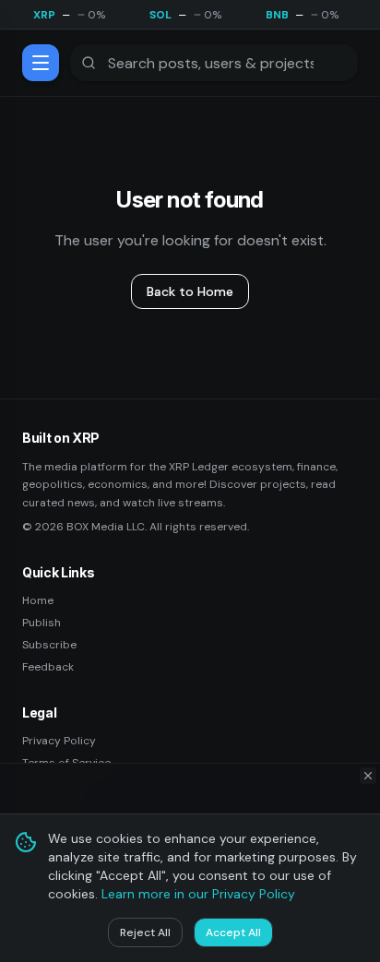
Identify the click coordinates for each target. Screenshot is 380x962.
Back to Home (190, 291)
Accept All (233, 932)
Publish (41, 622)
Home (37, 600)
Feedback (48, 666)
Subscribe (49, 644)
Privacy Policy (59, 740)
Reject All (145, 932)
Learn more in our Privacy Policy (198, 893)
